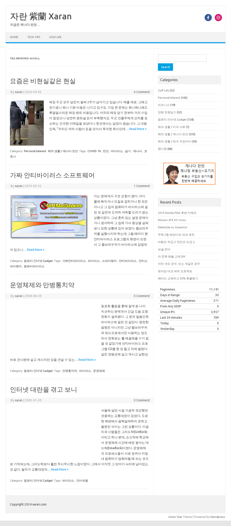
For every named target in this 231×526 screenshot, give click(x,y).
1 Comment (142, 186)
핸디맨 (162, 148)
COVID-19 (94, 151)
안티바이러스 (127, 260)
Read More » (138, 129)
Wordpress (217, 516)
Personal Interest (35, 151)
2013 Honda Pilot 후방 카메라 (177, 212)
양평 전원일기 (167, 112)
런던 (106, 151)
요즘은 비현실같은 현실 (43, 80)
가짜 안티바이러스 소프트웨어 (52, 175)
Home (14, 37)
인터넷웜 (82, 480)
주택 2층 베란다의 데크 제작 (176, 234)
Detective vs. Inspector (172, 227)
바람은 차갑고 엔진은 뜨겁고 (176, 241)
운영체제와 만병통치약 (42, 284)
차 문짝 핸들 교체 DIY (171, 256)
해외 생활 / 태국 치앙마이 (174, 141)
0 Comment (142, 92)
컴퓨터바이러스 (34, 266)
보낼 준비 (164, 249)
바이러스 (117, 151)
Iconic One (175, 516)
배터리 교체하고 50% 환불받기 (178, 278)
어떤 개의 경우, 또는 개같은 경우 (179, 263)
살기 (128, 151)
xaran (19, 92)
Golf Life (55, 37)
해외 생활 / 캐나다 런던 (63, 151)
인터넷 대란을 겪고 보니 (43, 389)
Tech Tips (33, 37)
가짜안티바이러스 (74, 260)
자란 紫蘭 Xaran (41, 16)
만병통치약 (69, 370)
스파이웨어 (109, 260)
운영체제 (99, 370)
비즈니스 (164, 104)
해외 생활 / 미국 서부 (171, 126)
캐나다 (137, 151)
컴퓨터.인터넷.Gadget (38, 260)
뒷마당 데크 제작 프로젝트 (175, 271)
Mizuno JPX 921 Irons (172, 220)
